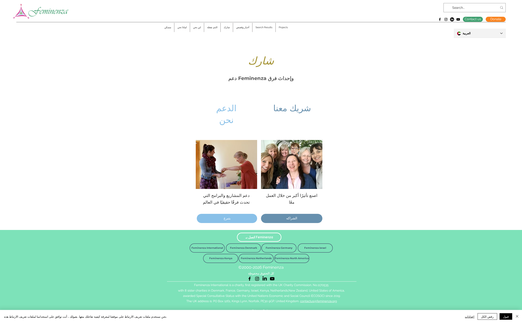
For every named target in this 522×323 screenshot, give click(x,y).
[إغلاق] (517, 316)
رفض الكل (487, 316)
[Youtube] (458, 19)
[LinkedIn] (452, 19)
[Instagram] (446, 19)
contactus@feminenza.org (318, 301)
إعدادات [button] (469, 316)
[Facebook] (440, 19)
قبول (506, 316)
